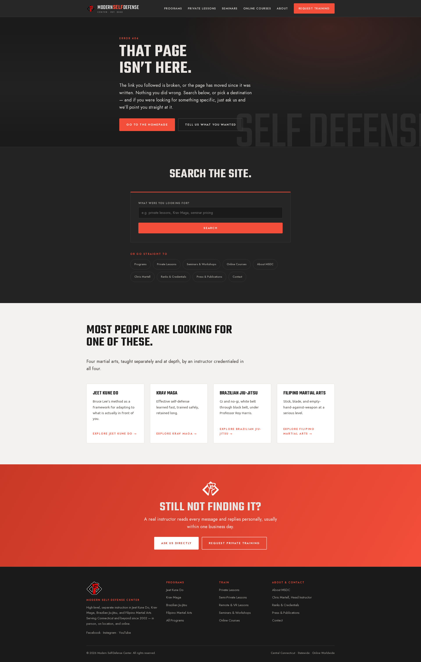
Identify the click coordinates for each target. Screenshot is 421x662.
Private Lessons (202, 8)
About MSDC (265, 264)
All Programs (175, 620)
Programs (173, 8)
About (282, 8)
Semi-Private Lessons (233, 597)
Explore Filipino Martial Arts (298, 431)
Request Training (314, 8)
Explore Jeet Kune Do (112, 434)
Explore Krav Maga (174, 434)
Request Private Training (234, 543)
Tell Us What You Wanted (210, 124)
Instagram (109, 632)
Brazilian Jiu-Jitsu (176, 605)
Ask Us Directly (176, 543)
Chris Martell (142, 277)
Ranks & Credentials (173, 277)
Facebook (93, 632)
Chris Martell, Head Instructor (292, 597)
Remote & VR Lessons (234, 605)
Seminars (230, 8)
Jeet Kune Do (175, 589)
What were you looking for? (164, 203)
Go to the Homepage (147, 124)
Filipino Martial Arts (179, 612)
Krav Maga (173, 597)
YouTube (125, 632)
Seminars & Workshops (201, 264)
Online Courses (257, 8)
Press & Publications (209, 277)
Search (210, 228)
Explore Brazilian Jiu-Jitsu (240, 431)
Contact (237, 277)
